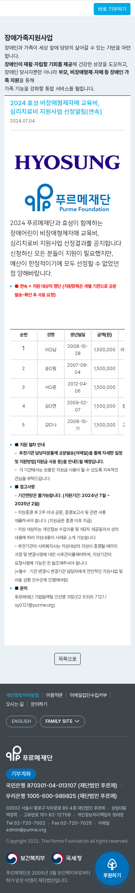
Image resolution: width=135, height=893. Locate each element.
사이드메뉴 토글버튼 (7, 8)
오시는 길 (15, 704)
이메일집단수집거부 (88, 695)
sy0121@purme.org (34, 605)
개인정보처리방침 (22, 695)
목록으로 (67, 659)
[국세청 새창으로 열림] (66, 858)
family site (58, 721)
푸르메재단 (31, 8)
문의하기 (39, 704)
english (21, 721)
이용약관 (54, 695)
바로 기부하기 (112, 9)
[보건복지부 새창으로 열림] (25, 858)
